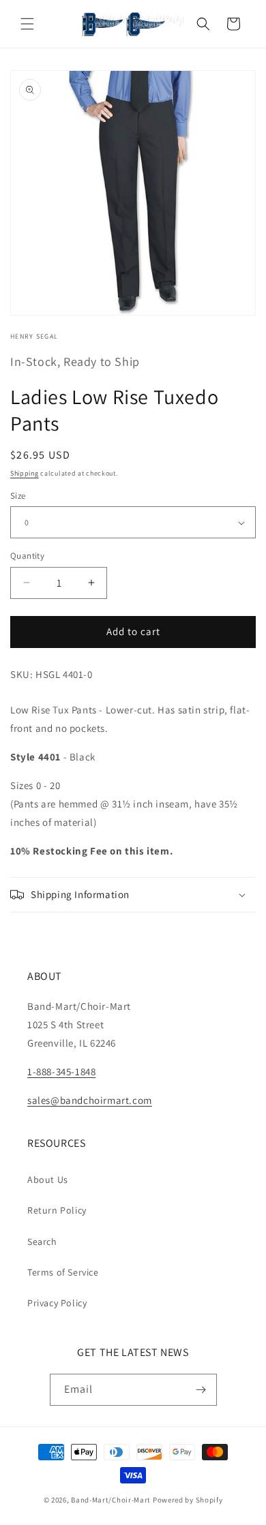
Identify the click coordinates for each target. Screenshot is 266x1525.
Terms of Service (63, 1272)
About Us (47, 1179)
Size (18, 496)
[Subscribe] (201, 1390)
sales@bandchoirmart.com (89, 1100)
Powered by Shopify (188, 1500)
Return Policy (57, 1210)
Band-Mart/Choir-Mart (111, 1500)
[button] (27, 24)
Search (42, 1241)
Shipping (24, 473)
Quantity (27, 555)
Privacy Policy (57, 1303)
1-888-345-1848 (61, 1071)
